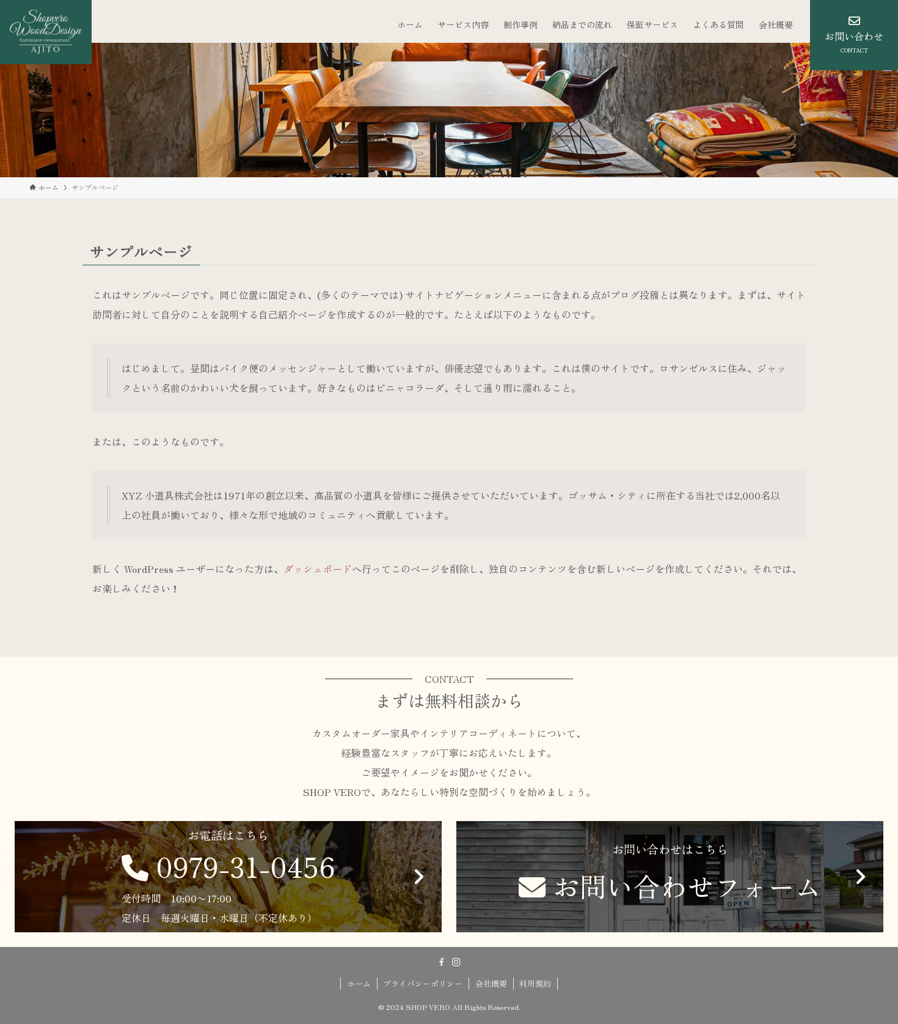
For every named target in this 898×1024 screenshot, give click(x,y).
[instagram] (456, 962)
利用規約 (535, 983)
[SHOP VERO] (46, 32)
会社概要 (491, 983)
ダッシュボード (317, 568)
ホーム (359, 983)
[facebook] (441, 962)
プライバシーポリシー (422, 983)
